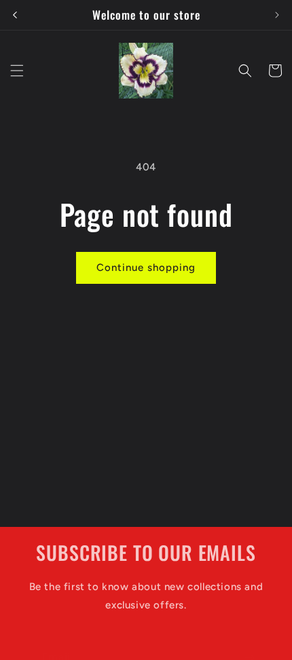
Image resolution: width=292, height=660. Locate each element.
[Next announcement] (277, 15)
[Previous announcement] (15, 15)
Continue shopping (146, 267)
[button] (17, 71)
